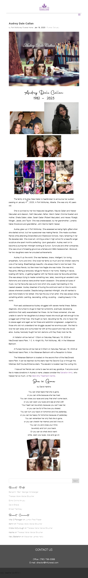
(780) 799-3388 (47, 559)
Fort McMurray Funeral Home (22, 27)
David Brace (14, 505)
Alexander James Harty (33, 537)
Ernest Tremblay (15, 509)
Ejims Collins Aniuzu (17, 500)
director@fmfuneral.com (47, 562)
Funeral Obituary (53, 27)
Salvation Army (66, 372)
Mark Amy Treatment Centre (43, 376)
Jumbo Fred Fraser (33, 520)
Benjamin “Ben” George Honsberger (23, 492)
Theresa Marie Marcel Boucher (21, 496)
